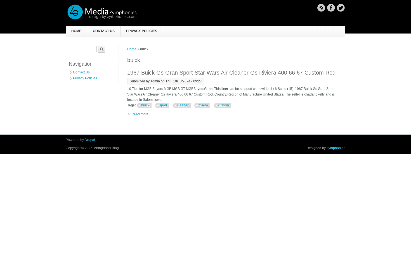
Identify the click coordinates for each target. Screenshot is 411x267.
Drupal (90, 140)
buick (145, 105)
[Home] (102, 19)
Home (76, 31)
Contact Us (104, 31)
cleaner (182, 105)
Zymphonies (336, 148)
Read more (139, 114)
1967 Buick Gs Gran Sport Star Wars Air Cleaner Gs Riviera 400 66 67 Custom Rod (231, 73)
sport (163, 105)
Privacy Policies (141, 31)
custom (223, 105)
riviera (203, 105)
